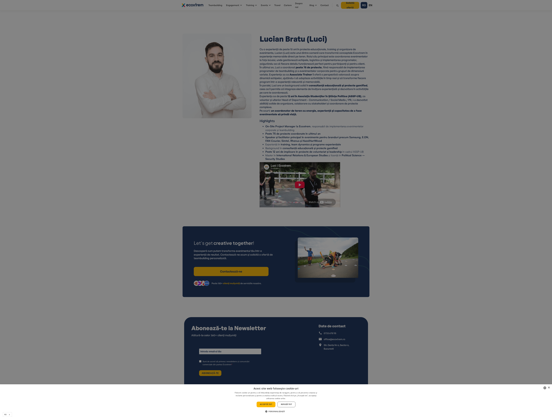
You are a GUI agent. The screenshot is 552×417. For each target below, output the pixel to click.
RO (5, 414)
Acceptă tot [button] (266, 404)
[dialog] (276, 400)
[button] (276, 411)
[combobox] (7, 414)
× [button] (549, 388)
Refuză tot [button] (286, 404)
